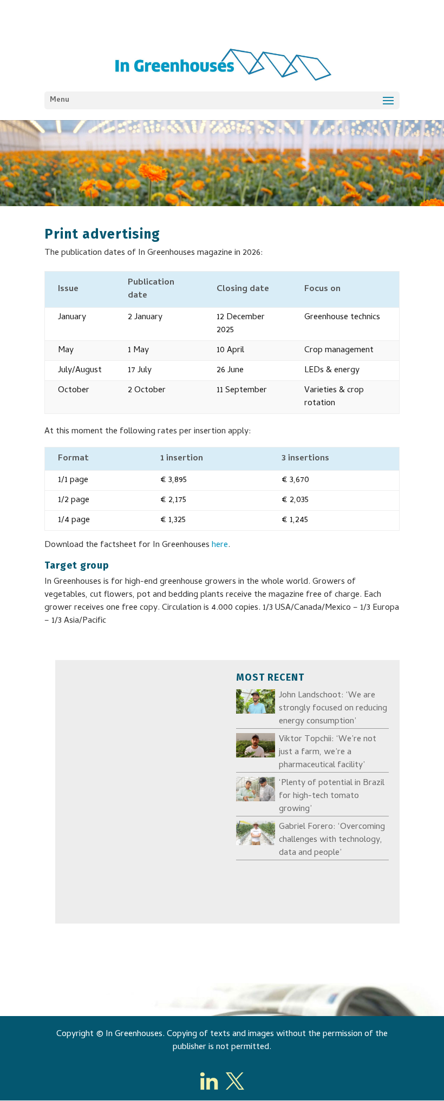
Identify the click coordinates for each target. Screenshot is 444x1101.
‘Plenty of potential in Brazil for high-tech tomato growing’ (331, 796)
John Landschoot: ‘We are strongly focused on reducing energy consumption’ (333, 709)
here (220, 545)
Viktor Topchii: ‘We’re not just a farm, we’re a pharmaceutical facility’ (327, 753)
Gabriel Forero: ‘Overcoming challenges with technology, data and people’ (332, 840)
